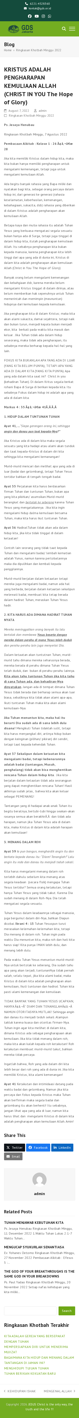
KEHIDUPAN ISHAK (20, 1391)
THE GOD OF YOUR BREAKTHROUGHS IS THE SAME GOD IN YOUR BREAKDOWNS (39, 1273)
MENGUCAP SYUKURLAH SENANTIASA (34, 1247)
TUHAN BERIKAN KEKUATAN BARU (30, 1373)
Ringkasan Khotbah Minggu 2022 (31, 115)
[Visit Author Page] (39, 1179)
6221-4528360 (40, 3)
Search (67, 1311)
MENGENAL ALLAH (58, 1391)
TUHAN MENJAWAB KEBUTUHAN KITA (34, 1222)
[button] (14, 1148)
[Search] (64, 29)
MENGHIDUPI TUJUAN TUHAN (26, 1368)
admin (43, 111)
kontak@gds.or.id (40, 8)
